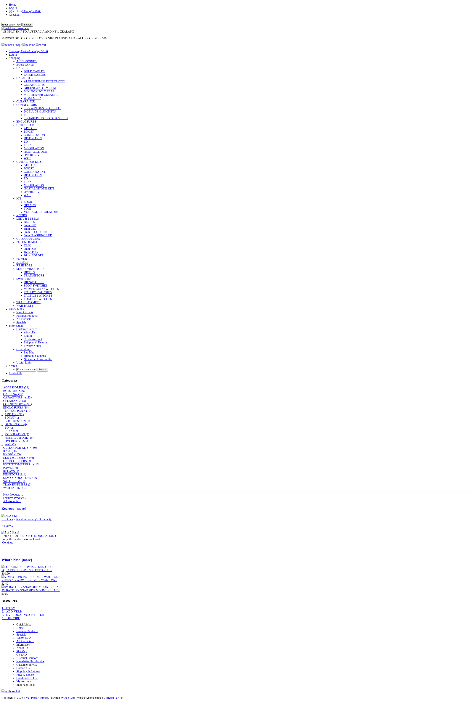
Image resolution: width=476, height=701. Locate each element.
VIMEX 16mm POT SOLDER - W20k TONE (29, 580)
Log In (13, 7)
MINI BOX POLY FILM (39, 91)
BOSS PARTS (25, 64)
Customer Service (26, 329)
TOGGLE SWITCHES (38, 298)
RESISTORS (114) (14, 474)
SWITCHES (23, 278)
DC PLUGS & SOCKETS (40, 111)
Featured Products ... (15, 497)
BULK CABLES (34, 71)
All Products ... (12, 501)
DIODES (29, 272)
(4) (17, 434)
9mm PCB (30, 248)
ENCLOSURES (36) (15, 407)
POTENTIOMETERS (29, 242)
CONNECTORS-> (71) (17, 404)
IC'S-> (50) (10, 451)
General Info (23, 349)
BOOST (29, 131)
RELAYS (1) (11, 471)
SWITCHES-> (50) (14, 481)
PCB (27, 114)
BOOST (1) (12, 417)
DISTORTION (33, 138)
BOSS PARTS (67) (14, 390)
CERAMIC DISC (34, 84)
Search (13, 365)
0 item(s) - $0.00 (31, 11)
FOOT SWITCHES (36, 285)
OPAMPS (30, 205)
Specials (21, 322)
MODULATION (34, 148)
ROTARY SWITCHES (38, 292)
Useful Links (24, 362)
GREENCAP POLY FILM (40, 88)
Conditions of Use (27, 678)
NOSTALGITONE (35, 151)
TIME (27, 208)
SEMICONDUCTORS (30, 268)
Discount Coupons (35, 355)
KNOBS (21, 215)
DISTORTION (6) (16, 424)
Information (16, 325)
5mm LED (30, 228)
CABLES (22, 68)
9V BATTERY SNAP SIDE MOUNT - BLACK (30, 590)
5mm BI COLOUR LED (39, 232)
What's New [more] (16, 560)
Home (12, 4)
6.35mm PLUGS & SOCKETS (42, 108)
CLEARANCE (25, 101)
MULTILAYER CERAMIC (41, 94)
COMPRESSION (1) (17, 420)
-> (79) (18, 410)
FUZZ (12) (11, 431)
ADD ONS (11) (14, 414)
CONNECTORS (26, 104)
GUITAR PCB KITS (29, 161)
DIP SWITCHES (34, 282)
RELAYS (22, 262)
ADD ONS (30, 128)
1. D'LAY (8, 608)
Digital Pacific (114, 697)
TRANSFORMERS (28, 302)
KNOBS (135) (12, 454)
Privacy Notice (32, 345)
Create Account (33, 339)
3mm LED (30, 225)
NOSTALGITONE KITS (39, 188)
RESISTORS (24, 265)
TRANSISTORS (34, 275)
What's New (23, 637)
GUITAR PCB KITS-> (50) (20, 447)
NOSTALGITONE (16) (19, 437)
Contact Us (15, 373)
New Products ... (13, 494)
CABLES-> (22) (13, 394)
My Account (23, 681)
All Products (23, 319)
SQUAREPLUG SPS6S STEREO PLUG (26, 570)
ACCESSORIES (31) (16, 387)
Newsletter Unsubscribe (38, 359)
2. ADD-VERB (12, 611)
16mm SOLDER (34, 255)
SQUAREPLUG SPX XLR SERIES (46, 118)
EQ (26, 141)
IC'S (19, 198)
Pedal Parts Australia (36, 697)
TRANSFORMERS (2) (17, 484)
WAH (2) (10, 444)
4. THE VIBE (11, 618)
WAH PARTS (24, 305)
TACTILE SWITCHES (38, 295)
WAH (27, 158)
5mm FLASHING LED (38, 235)
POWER (21, 258)
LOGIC (28, 201)
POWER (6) (10, 467)
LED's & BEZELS (27, 218)
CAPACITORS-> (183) (17, 397)
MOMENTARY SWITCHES (41, 288)
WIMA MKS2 (32, 98)
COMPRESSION (34, 134)
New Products (24, 312)
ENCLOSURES (26, 121)
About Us (29, 332)
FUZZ (27, 145)
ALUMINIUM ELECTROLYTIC (44, 81)
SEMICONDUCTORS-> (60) (21, 477)
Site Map (29, 352)
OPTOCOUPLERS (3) (17, 461)
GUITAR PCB (25, 124)
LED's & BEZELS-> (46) (18, 457)
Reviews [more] (13, 508)
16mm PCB (31, 252)
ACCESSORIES (26, 61)
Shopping (14, 58)
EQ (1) (9, 427)
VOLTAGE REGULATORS (41, 211)
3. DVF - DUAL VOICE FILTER (23, 614)
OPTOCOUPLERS (28, 238)
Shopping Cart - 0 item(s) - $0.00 (28, 51)
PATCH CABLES (35, 74)
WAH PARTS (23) (14, 487)
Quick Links (16, 309)
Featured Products (27, 315)
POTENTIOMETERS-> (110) (21, 464)
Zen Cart (69, 697)
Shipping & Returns (35, 342)
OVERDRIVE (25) (16, 441)
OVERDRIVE (32, 155)
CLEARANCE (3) (14, 400)
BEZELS (29, 222)
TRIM (27, 245)
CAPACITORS (25, 78)
